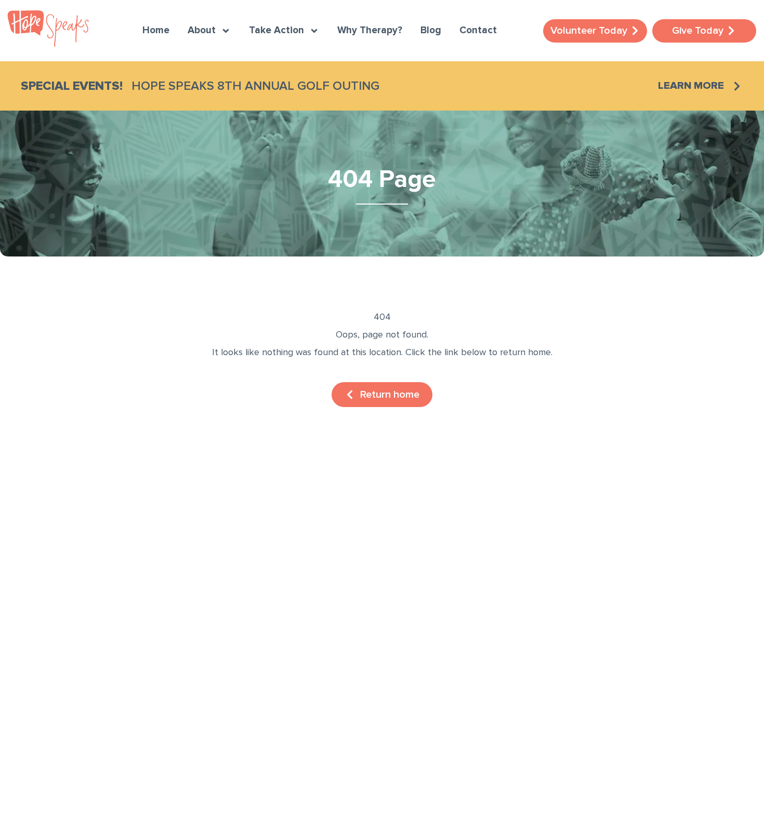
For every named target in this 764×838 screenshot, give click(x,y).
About (202, 30)
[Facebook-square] (20, 695)
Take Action (276, 30)
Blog (430, 30)
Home (155, 30)
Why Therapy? (369, 30)
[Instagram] (52, 695)
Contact (478, 30)
